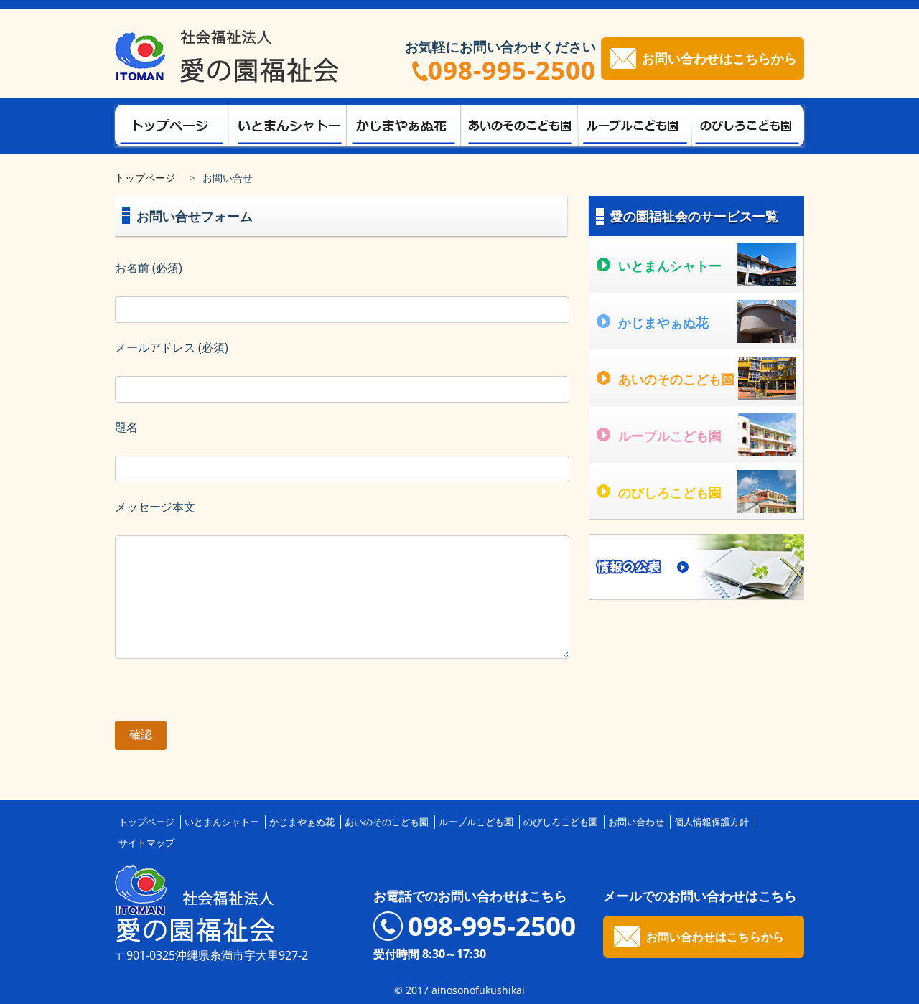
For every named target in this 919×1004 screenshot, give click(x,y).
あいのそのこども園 (387, 821)
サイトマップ (146, 842)
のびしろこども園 (560, 821)
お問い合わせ (636, 821)
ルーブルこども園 (476, 821)
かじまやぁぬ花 (302, 821)
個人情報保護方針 (711, 821)
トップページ (145, 177)
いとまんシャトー (222, 821)
